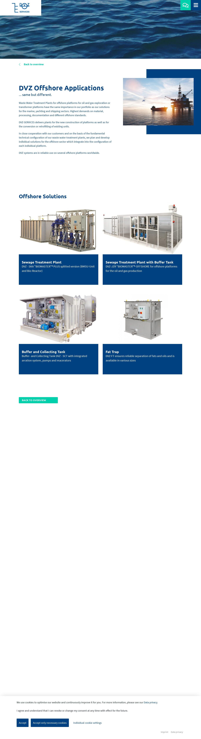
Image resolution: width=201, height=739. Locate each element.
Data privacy (150, 702)
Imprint (164, 732)
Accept (22, 722)
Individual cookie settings (87, 722)
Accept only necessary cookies (50, 722)
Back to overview (33, 64)
